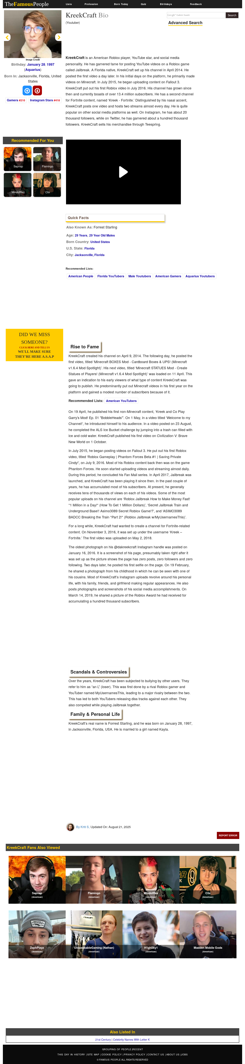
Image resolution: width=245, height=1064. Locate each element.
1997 (50, 64)
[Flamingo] (47, 158)
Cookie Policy (112, 1054)
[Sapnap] (18, 158)
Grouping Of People (116, 1049)
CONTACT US (156, 1054)
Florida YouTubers (110, 276)
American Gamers (168, 276)
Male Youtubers (139, 276)
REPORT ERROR (228, 835)
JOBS (184, 1054)
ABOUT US (173, 1054)
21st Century (103, 1039)
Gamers (12, 100)
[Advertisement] (135, 41)
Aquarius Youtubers (200, 276)
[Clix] (47, 184)
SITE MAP (93, 1054)
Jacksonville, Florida (90, 255)
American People (80, 276)
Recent (137, 1049)
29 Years (81, 235)
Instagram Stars (41, 100)
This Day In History (71, 1054)
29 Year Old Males (102, 235)
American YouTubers (121, 401)
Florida (89, 248)
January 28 (36, 64)
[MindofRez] (18, 184)
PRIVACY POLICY (135, 1054)
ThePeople (27, 4)
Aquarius (32, 69)
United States (100, 242)
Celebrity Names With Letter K (131, 1039)
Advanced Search (185, 22)
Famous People (110, 1059)
